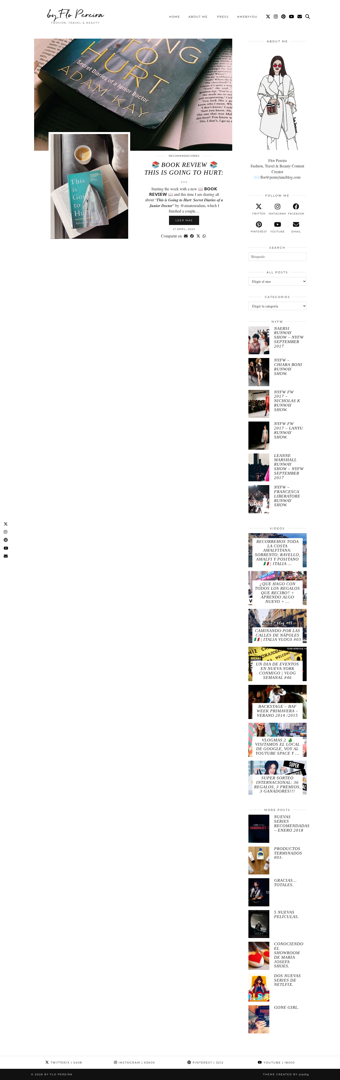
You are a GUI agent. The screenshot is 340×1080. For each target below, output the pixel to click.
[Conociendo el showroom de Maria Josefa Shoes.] (258, 956)
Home (174, 16)
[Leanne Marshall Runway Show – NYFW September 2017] (258, 467)
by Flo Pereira (75, 14)
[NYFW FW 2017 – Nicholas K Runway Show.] (258, 404)
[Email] (299, 16)
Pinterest (207, 1062)
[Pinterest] (283, 16)
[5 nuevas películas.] (258, 924)
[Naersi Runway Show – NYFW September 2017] (258, 340)
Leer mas (184, 220)
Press (223, 16)
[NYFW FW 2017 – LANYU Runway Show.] (258, 436)
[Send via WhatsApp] (204, 236)
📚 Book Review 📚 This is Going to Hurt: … (184, 172)
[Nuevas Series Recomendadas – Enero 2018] (258, 829)
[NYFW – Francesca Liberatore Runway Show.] (258, 499)
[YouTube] (291, 16)
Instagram (136, 1062)
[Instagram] (276, 16)
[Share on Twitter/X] (198, 236)
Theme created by (286, 1074)
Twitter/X (65, 1062)
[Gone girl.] (258, 1019)
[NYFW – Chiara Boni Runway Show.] (258, 372)
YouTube (278, 1062)
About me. (198, 16)
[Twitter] (268, 16)
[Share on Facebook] (192, 236)
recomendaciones (184, 155)
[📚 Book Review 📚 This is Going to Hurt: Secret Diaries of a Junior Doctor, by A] (133, 95)
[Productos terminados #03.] (258, 861)
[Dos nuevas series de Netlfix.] (258, 988)
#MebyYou (247, 16)
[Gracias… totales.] (258, 892)
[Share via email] (186, 236)
